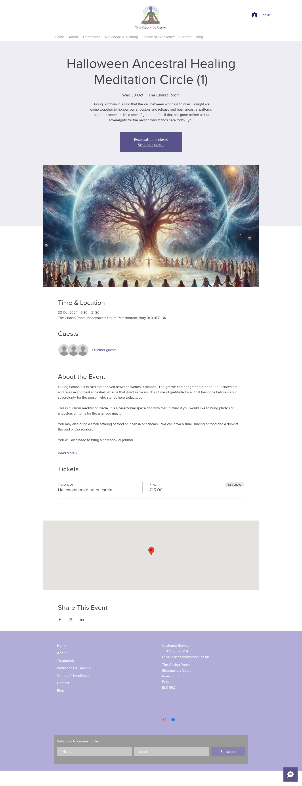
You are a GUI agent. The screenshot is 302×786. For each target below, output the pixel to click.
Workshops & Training (74, 668)
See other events (151, 144)
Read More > (67, 453)
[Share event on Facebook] (60, 619)
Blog (60, 690)
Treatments (66, 660)
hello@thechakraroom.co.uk (187, 657)
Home (61, 645)
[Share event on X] (71, 619)
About (62, 653)
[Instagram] (164, 719)
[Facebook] (173, 719)
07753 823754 (177, 651)
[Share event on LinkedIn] (82, 619)
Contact (63, 683)
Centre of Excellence (73, 675)
